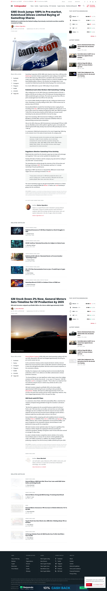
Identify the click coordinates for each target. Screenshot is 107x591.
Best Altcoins (44, 561)
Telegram (15, 86)
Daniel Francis (30, 233)
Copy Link (15, 93)
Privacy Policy (73, 573)
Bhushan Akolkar (31, 245)
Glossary (28, 571)
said (49, 171)
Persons (28, 563)
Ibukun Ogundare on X (38, 215)
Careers (71, 563)
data (35, 108)
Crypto (13, 563)
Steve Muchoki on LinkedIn (39, 467)
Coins (27, 558)
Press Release (14, 568)
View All (92, 36)
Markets (13, 561)
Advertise (77, 1)
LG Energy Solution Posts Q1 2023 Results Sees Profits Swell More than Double (44, 534)
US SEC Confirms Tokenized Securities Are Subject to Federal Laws (45, 243)
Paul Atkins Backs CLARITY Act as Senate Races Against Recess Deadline (86, 55)
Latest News (74, 40)
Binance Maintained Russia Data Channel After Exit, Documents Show (86, 46)
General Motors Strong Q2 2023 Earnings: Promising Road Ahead (44, 495)
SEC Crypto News (29, 200)
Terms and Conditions (75, 568)
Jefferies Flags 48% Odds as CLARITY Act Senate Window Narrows (85, 64)
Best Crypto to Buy (45, 558)
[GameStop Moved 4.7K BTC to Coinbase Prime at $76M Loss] (17, 283)
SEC (39, 165)
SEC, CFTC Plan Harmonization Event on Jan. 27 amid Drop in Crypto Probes (45, 270)
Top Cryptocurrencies (78, 11)
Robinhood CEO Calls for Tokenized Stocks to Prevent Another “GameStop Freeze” (43, 256)
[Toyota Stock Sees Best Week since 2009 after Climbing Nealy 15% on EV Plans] (17, 522)
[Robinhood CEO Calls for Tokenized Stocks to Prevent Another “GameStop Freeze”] (17, 257)
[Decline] (103, 578)
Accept (89, 584)
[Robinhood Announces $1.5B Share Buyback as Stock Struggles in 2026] (17, 231)
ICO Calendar (52, 6)
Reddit (15, 88)
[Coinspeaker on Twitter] (87, 1)
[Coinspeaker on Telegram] (90, 1)
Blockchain (14, 566)
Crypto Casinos (61, 6)
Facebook (15, 78)
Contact (70, 1)
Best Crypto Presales (46, 563)
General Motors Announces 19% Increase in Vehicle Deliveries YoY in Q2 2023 (46, 508)
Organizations (29, 561)
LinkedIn (15, 91)
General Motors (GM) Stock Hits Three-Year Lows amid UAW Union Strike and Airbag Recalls (45, 482)
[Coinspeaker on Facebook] (84, 1)
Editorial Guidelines (74, 566)
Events (27, 566)
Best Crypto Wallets (45, 571)
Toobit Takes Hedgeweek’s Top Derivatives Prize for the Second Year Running (86, 74)
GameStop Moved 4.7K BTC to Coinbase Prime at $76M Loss (42, 282)
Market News (37, 200)
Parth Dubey (30, 273)
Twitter (15, 80)
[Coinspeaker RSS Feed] (95, 1)
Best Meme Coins (45, 568)
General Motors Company (32, 356)
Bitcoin (46, 185)
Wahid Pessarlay (31, 284)
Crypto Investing (43, 6)
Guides (36, 6)
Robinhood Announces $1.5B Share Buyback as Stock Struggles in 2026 (45, 230)
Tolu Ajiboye (30, 524)
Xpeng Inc (60, 419)
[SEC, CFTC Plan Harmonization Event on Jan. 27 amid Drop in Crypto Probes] (17, 270)
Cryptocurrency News (31, 227)
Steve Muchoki (20, 308)
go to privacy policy (98, 584)
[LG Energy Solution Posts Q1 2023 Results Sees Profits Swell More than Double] (17, 535)
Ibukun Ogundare (20, 26)
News (32, 6)
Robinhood (28, 76)
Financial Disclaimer (75, 571)
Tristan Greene (30, 260)
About (63, 1)
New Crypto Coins (45, 566)
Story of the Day (44, 280)
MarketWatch (29, 390)
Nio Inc (46, 419)
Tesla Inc (33, 419)
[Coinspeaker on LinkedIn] (92, 1)
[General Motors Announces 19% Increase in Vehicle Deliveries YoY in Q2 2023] (17, 509)
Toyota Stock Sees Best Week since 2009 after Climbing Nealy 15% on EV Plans (46, 521)
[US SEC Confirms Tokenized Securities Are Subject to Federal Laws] (17, 244)
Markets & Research (71, 6)
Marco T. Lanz (30, 497)
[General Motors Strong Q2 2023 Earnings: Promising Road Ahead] (17, 496)
